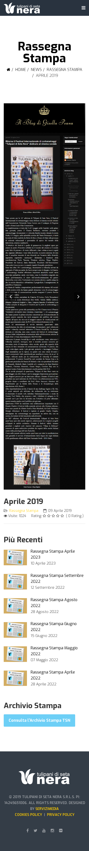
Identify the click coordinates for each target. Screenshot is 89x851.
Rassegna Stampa (64, 69)
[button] (10, 296)
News (36, 69)
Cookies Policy (29, 814)
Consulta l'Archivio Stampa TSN (39, 720)
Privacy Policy (60, 814)
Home (20, 69)
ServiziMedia (47, 809)
